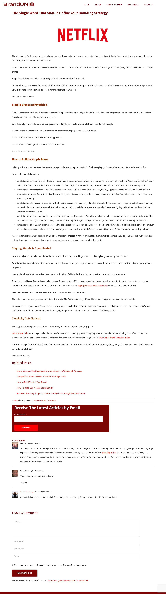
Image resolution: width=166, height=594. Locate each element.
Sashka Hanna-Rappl (27, 492)
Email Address (20, 414)
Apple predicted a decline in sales (93, 285)
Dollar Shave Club (19, 333)
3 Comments (52, 400)
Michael (16, 400)
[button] (158, 4)
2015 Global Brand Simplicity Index (114, 337)
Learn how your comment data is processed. (68, 580)
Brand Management (40, 400)
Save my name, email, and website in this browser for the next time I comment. (50, 564)
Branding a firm (109, 452)
